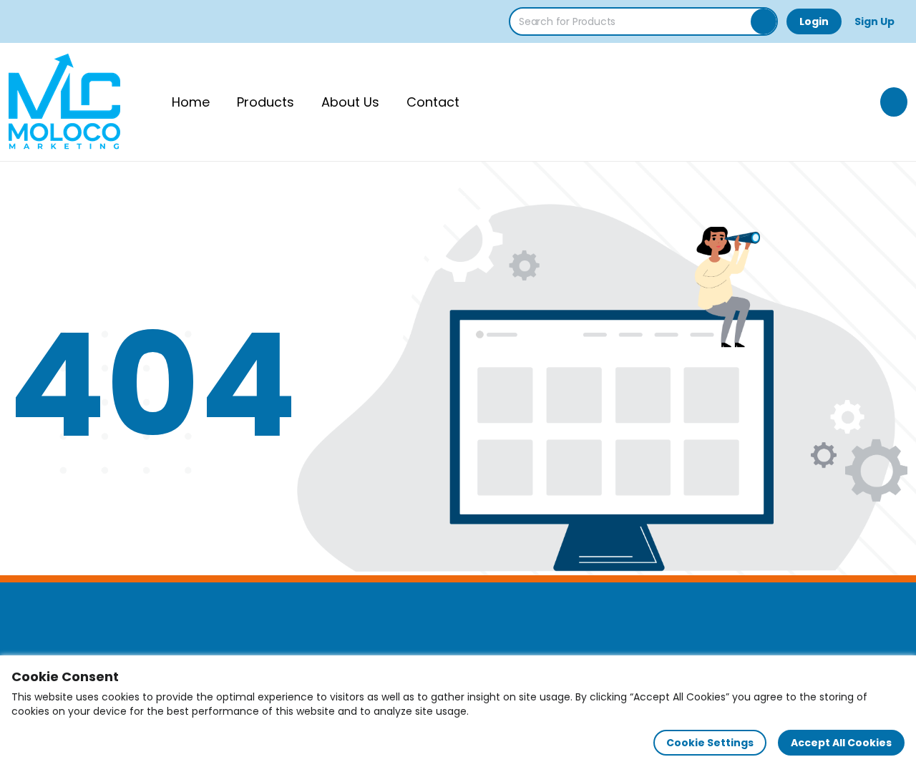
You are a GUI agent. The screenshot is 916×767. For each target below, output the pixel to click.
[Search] (763, 21)
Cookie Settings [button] (710, 743)
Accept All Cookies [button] (841, 743)
